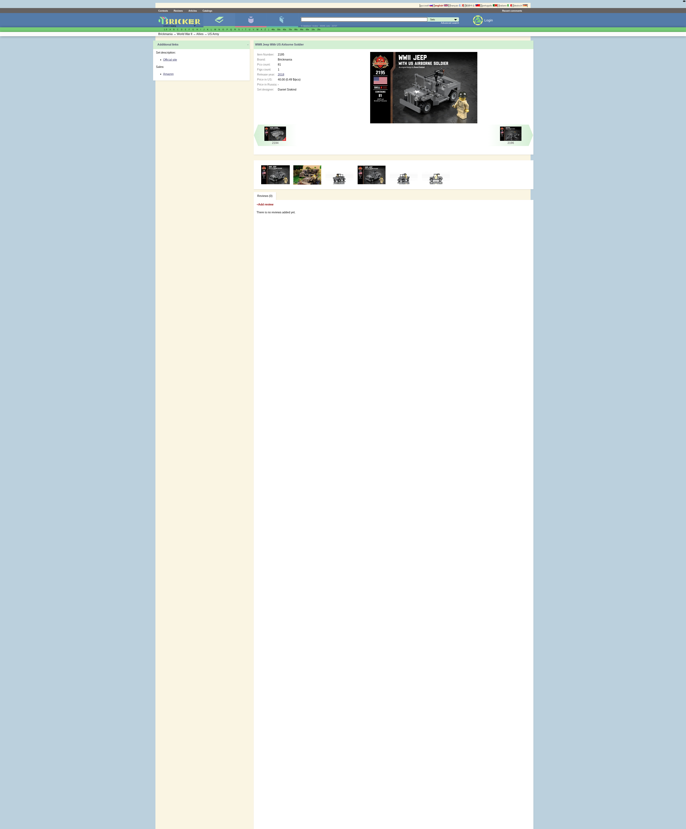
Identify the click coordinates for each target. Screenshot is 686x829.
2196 (511, 142)
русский (424, 5)
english (439, 5)
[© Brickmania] (307, 175)
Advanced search (450, 23)
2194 (275, 142)
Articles (192, 10)
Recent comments (512, 10)
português (487, 5)
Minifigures (250, 20)
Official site (170, 59)
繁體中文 (471, 5)
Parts (282, 20)
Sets (219, 20)
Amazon (168, 74)
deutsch (518, 5)
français (454, 5)
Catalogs (207, 10)
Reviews (178, 10)
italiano (503, 5)
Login (488, 20)
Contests (163, 10)
